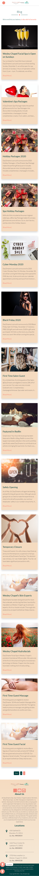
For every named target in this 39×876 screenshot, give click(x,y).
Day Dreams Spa (24, 874)
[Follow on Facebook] (15, 790)
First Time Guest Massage (15, 695)
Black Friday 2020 (12, 320)
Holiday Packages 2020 (14, 156)
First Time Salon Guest (14, 375)
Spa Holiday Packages (13, 211)
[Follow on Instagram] (24, 790)
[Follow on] (19, 790)
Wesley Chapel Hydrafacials (16, 651)
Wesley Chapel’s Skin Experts (17, 595)
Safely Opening (10, 487)
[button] (2, 871)
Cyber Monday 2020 (13, 264)
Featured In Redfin (12, 431)
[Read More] (7, 76)
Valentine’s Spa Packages (15, 101)
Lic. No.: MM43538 (16, 860)
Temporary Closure (12, 546)
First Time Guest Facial (14, 744)
